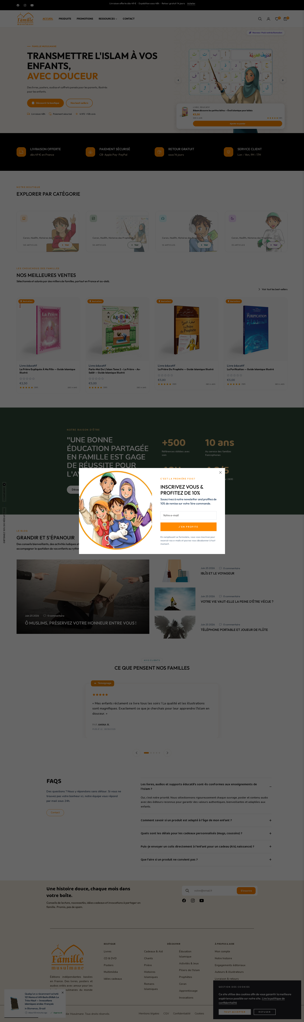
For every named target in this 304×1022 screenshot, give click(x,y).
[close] (220, 472)
